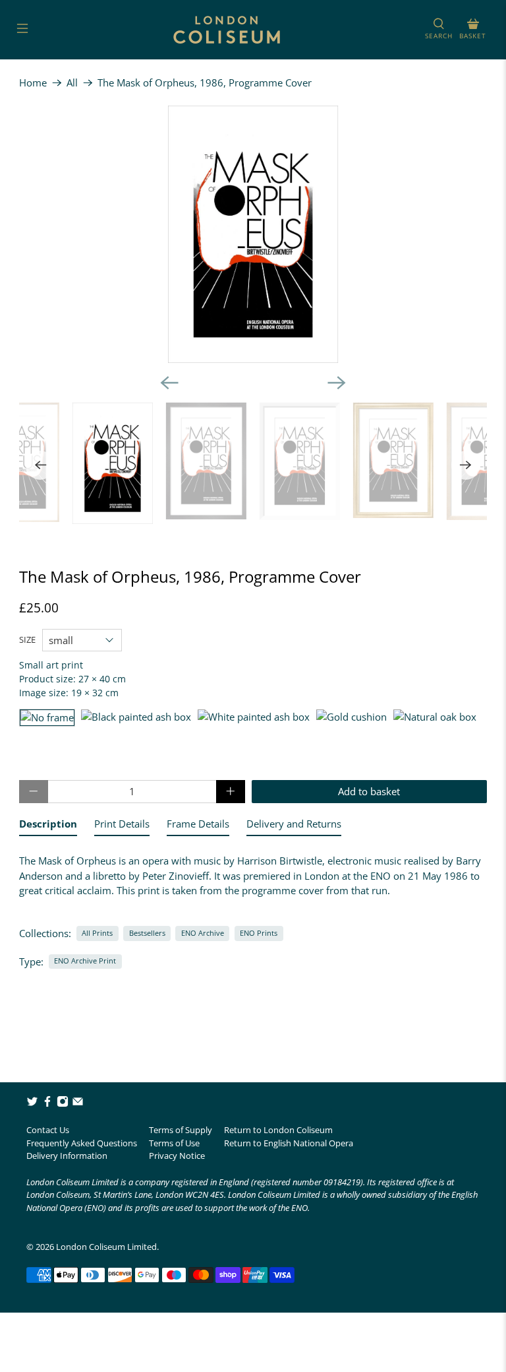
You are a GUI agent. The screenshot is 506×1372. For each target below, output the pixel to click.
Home (33, 83)
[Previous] (169, 383)
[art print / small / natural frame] (435, 718)
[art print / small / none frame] (47, 718)
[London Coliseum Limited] (226, 29)
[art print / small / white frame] (253, 718)
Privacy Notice (177, 1155)
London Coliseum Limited (106, 1247)
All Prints (97, 933)
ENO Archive (202, 933)
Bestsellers (147, 933)
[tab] (48, 826)
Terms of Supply (180, 1130)
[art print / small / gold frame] (351, 718)
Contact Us (47, 1130)
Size (27, 639)
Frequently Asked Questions (81, 1143)
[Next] (337, 383)
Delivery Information (66, 1155)
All (72, 83)
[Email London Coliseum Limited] (78, 1104)
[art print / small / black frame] (136, 718)
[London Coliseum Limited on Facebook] (47, 1104)
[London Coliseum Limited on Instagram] (63, 1104)
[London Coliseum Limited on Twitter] (32, 1104)
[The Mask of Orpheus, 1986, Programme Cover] (253, 234)
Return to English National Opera (288, 1143)
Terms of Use (174, 1143)
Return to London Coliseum (278, 1130)
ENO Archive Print (85, 960)
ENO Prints (258, 933)
